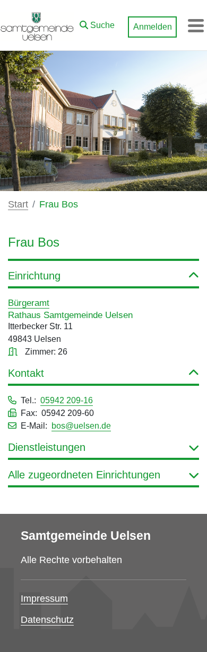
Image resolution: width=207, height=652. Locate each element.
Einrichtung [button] (34, 276)
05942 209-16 (66, 400)
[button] (97, 23)
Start (18, 204)
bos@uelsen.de (81, 425)
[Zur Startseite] (37, 25)
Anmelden (152, 26)
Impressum (44, 598)
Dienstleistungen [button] (46, 447)
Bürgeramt (28, 302)
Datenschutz (47, 619)
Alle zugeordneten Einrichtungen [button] (84, 475)
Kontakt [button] (26, 373)
